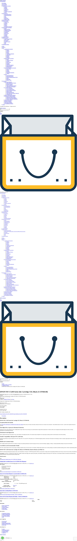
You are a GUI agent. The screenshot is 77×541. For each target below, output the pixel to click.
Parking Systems (9, 91)
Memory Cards (6, 19)
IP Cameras (6, 40)
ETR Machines (6, 31)
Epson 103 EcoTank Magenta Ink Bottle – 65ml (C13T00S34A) (13, 496)
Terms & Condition (5, 507)
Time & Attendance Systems (11, 90)
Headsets (5, 8)
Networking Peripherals (8, 26)
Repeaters (5, 23)
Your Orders (4, 522)
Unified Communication (6, 514)
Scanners (5, 35)
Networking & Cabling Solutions (9, 96)
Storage (5, 74)
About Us (3, 47)
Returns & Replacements (6, 523)
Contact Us (4, 532)
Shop (3, 48)
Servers (5, 12)
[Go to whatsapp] (2, 538)
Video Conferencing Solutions (11, 85)
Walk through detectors (10, 92)
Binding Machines (7, 29)
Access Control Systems (8, 38)
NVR (5, 43)
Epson (13, 399)
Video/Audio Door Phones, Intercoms (12, 93)
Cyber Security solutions (8, 99)
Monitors (5, 10)
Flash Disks (6, 18)
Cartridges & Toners (7, 30)
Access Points (8, 68)
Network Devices (4, 212)
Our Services (4, 81)
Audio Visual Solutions (8, 273)
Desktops (5, 7)
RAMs (5, 17)
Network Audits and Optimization (11, 290)
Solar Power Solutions (8, 101)
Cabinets (5, 22)
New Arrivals (4, 196)
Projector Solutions (9, 84)
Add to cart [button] (32, 463)
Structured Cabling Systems (10, 97)
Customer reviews (5, 531)
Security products (4, 229)
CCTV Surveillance (9, 88)
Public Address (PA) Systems (11, 274)
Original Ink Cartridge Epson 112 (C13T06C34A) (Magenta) (13, 461)
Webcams (7, 57)
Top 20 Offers (4, 4)
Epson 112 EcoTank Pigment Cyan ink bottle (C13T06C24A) (13, 473)
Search (1, 111)
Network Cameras (7, 41)
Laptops (5, 6)
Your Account (4, 521)
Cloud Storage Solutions (8, 102)
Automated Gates (9, 94)
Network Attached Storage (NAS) (12, 77)
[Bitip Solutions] (3, 0)
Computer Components (8, 11)
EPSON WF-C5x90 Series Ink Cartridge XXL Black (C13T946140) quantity (13, 396)
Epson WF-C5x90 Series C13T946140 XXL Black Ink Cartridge (12, 424)
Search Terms (4, 508)
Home (3, 46)
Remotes (7, 56)
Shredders (5, 36)
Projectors (5, 34)
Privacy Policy (4, 506)
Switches (5, 25)
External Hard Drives (7, 15)
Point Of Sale (6, 33)
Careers (3, 529)
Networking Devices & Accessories (10, 67)
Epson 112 (15, 485)
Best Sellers (4, 3)
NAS (5, 16)
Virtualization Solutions (6, 513)
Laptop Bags (6, 9)
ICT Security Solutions (8, 87)
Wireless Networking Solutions (11, 289)
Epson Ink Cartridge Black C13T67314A (9, 490)
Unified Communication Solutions (10, 95)
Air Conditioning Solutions (8, 103)
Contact (3, 104)
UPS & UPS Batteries (5, 20)
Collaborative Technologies (10, 86)
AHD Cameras (6, 39)
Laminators (6, 32)
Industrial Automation (7, 100)
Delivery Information (5, 505)
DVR (5, 42)
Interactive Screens (9, 83)
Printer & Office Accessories (7, 27)
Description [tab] (4, 415)
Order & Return (4, 509)
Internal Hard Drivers (7, 14)
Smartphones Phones (5, 44)
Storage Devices (4, 13)
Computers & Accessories (8, 49)
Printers (5, 28)
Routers (5, 24)
